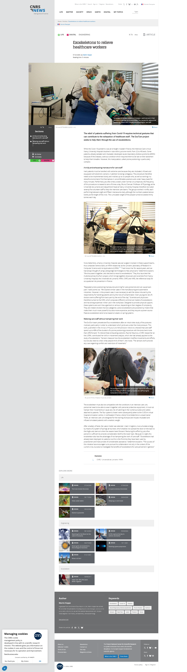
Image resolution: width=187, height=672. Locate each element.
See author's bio (63, 619)
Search (90, 4)
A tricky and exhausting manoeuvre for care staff (40, 137)
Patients (130, 603)
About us (60, 644)
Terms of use (62, 649)
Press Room (123, 656)
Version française (149, 4)
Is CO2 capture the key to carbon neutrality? (116, 535)
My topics (118, 12)
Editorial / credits (63, 647)
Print (50, 127)
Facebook (127, 4)
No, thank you (10, 661)
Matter (69, 12)
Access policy (138, 665)
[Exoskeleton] (64, 579)
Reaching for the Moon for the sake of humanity (81, 535)
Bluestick (129, 4)
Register (102, 4)
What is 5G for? (76, 558)
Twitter (124, 4)
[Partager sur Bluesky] (150, 656)
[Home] (41, 9)
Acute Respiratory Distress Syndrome (120, 608)
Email (153, 656)
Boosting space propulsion (117, 546)
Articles (65, 21)
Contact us (83, 647)
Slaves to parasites (78, 513)
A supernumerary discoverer (118, 489)
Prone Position (138, 608)
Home (59, 21)
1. (93, 459)
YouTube (135, 4)
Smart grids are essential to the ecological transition (80, 547)
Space (89, 12)
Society (79, 12)
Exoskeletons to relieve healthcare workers (82, 21)
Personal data (62, 652)
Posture (134, 612)
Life (61, 12)
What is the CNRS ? (81, 4)
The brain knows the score (80, 489)
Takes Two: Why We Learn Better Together (80, 580)
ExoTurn (147, 608)
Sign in (95, 4)
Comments (38, 157)
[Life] (64, 488)
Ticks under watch (78, 501)
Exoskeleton (113, 603)
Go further (38, 154)
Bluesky (150, 648)
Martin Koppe (87, 55)
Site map (82, 649)
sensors (112, 612)
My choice (24, 661)
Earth (98, 12)
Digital (107, 12)
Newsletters (109, 4)
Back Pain (120, 612)
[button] (4, 668)
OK (40, 661)
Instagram (132, 4)
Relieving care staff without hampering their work (41, 142)
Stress (141, 612)
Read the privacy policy (11, 654)
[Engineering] (64, 534)
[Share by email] (76, 627)
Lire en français (65, 24)
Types (136, 12)
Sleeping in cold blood (116, 501)
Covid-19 (122, 603)
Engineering (84, 34)
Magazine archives (86, 652)
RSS (137, 4)
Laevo (127, 612)
